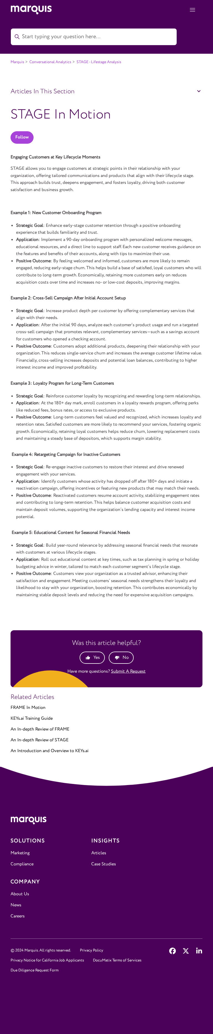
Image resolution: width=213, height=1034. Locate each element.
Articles (98, 853)
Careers (18, 916)
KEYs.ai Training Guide (32, 718)
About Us (20, 894)
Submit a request (128, 671)
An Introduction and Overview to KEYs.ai (49, 751)
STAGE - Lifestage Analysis (99, 62)
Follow (22, 137)
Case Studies (103, 864)
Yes (96, 657)
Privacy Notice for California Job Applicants (47, 960)
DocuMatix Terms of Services (117, 960)
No (126, 657)
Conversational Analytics (50, 62)
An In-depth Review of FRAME (40, 729)
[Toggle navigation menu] (192, 10)
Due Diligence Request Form (35, 970)
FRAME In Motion (28, 707)
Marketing (20, 853)
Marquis (17, 62)
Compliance (22, 864)
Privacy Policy (91, 950)
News (16, 905)
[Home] (106, 822)
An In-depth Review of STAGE (40, 740)
